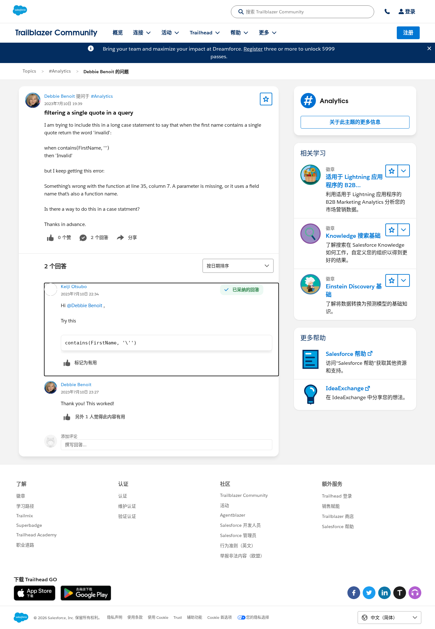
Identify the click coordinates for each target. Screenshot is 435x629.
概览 (118, 32)
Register (253, 49)
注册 (408, 32)
